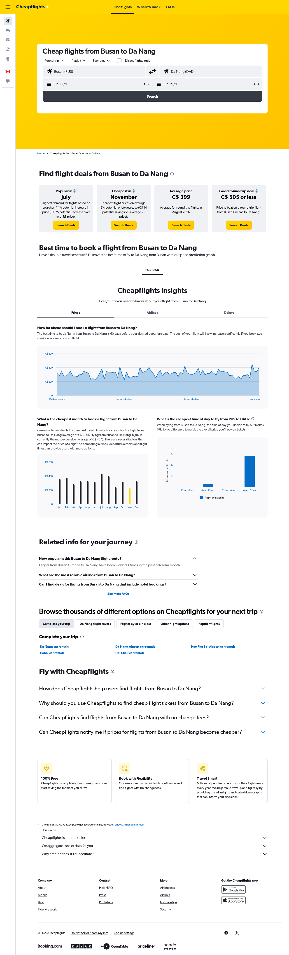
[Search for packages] (8, 49)
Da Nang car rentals (54, 646)
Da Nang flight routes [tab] (95, 624)
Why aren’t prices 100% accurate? (68, 854)
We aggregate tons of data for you (67, 846)
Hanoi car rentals (52, 653)
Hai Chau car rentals (129, 653)
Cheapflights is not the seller (63, 837)
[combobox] (54, 60)
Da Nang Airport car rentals (135, 646)
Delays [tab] (229, 312)
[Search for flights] (8, 20)
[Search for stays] (8, 30)
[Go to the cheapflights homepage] (33, 7)
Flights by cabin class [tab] (135, 624)
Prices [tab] (75, 312)
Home (40, 153)
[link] (66, 225)
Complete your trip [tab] (56, 624)
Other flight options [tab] (175, 624)
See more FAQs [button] (118, 593)
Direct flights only (137, 60)
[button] (8, 7)
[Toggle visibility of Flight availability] (212, 497)
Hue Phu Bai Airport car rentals (213, 646)
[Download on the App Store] (233, 900)
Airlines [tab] (152, 312)
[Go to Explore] (8, 58)
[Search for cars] (8, 39)
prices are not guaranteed (129, 824)
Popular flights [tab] (209, 624)
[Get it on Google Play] (233, 889)
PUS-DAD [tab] (152, 270)
